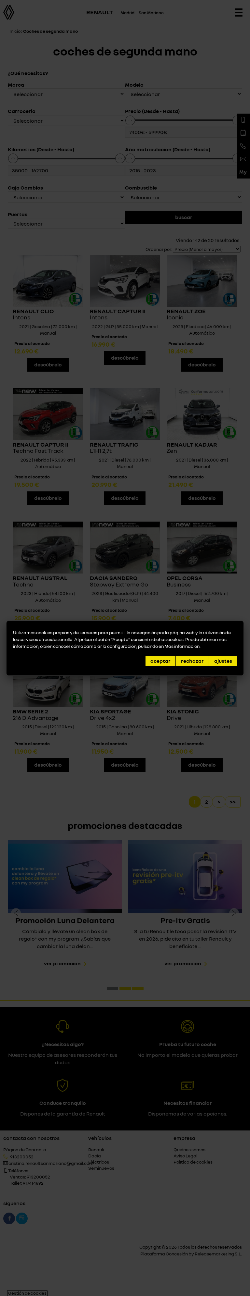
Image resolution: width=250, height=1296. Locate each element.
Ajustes (223, 661)
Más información (182, 646)
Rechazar (192, 661)
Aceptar (160, 661)
